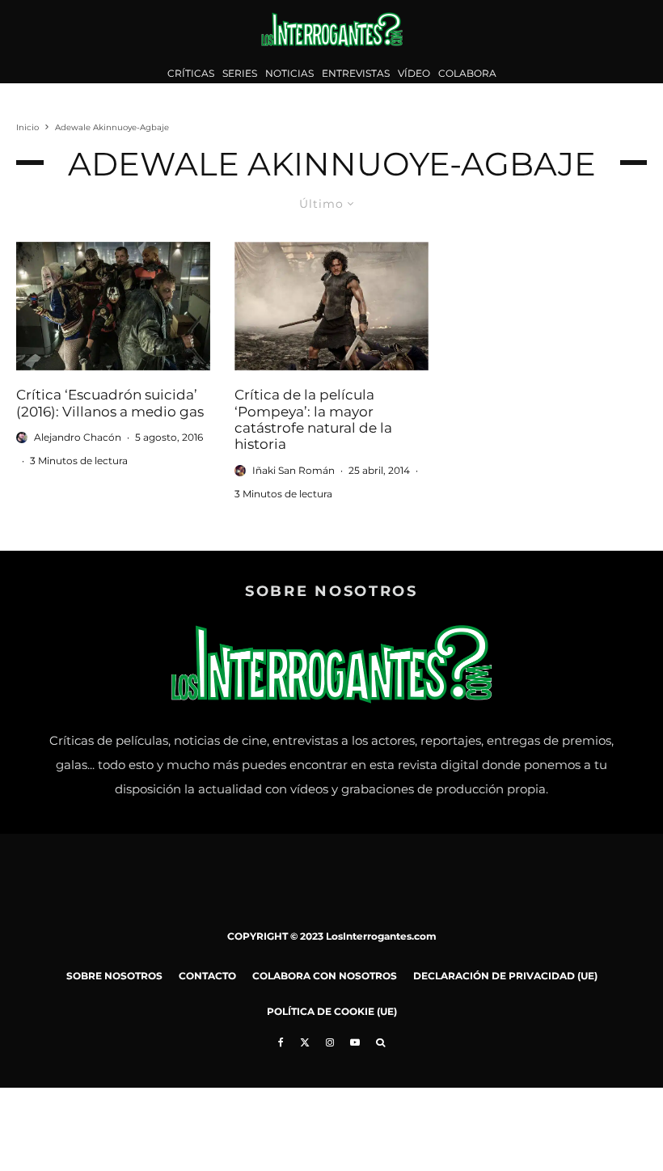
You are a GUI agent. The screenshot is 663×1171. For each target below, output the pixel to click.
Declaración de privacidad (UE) (505, 976)
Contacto (207, 976)
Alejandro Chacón (77, 437)
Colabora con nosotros (324, 976)
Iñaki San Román (293, 470)
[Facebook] (281, 1042)
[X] (305, 1042)
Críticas (190, 73)
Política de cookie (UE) (332, 1011)
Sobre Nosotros (114, 976)
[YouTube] (355, 1042)
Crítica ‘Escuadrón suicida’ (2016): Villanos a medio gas (110, 403)
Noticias (289, 73)
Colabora (467, 73)
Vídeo (414, 73)
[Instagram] (330, 1042)
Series (239, 73)
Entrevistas (356, 73)
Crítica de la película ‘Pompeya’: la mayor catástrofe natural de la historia (313, 419)
